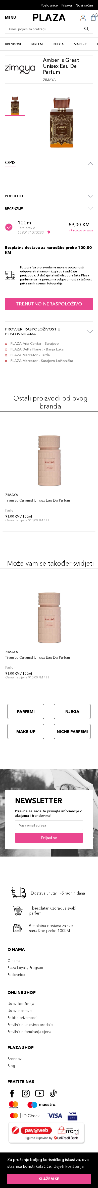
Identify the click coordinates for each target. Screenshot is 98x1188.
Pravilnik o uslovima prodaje (30, 1024)
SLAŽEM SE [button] (49, 1179)
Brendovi (13, 44)
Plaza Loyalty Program (25, 967)
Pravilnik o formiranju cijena (29, 1031)
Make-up (80, 44)
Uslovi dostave (20, 1010)
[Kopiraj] (48, 232)
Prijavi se (49, 837)
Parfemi (37, 44)
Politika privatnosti (22, 1017)
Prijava (67, 5)
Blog (11, 1065)
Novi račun (84, 5)
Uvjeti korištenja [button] (69, 1166)
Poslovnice (49, 5)
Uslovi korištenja (21, 1003)
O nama (14, 960)
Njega (59, 44)
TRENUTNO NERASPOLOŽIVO (49, 304)
